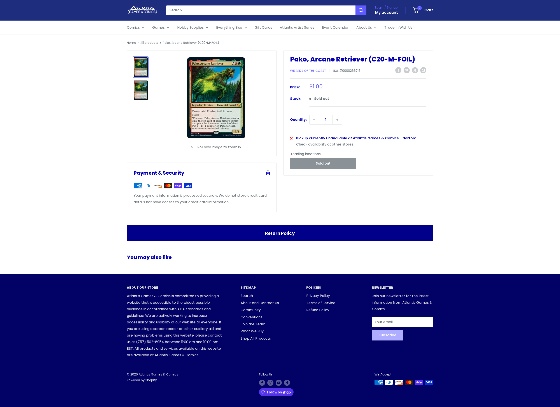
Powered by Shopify (142, 380)
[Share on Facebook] (398, 70)
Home (131, 42)
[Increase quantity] (337, 119)
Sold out (323, 163)
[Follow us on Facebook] (262, 383)
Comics (133, 27)
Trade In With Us (398, 27)
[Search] (360, 10)
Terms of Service (320, 302)
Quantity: (298, 119)
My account (386, 12)
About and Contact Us (260, 302)
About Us (364, 27)
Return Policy (280, 233)
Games (158, 27)
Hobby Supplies (190, 27)
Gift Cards (263, 27)
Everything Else (229, 27)
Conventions (251, 317)
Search (247, 295)
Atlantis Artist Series (297, 27)
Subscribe (387, 335)
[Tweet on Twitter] (415, 70)
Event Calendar (335, 27)
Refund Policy (317, 309)
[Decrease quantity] (314, 119)
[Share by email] (423, 70)
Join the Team (253, 324)
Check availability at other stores (324, 144)
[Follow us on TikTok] (287, 383)
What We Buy (252, 331)
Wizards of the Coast (308, 70)
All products (149, 42)
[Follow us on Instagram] (270, 383)
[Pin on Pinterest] (407, 70)
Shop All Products (256, 338)
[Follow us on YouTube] (279, 383)
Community (251, 309)
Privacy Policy (318, 295)
